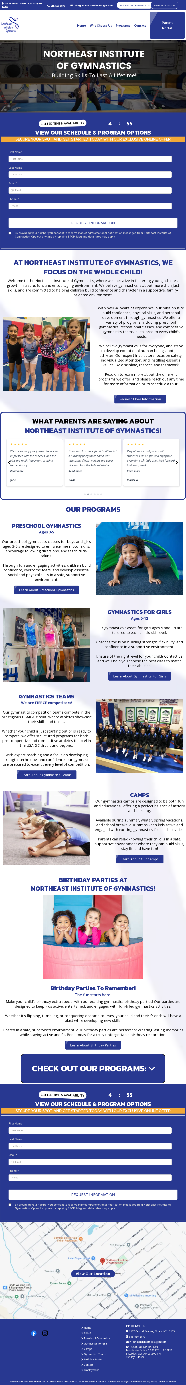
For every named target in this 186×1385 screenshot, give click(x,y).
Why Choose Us (101, 26)
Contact (140, 26)
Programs (123, 26)
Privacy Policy (150, 1381)
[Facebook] (33, 1333)
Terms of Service (167, 1381)
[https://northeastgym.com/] (10, 25)
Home (81, 26)
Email (13, 183)
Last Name (15, 167)
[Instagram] (45, 1333)
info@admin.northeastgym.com (148, 1341)
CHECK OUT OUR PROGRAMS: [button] (82, 1068)
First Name (15, 152)
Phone (14, 199)
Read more (17, 471)
